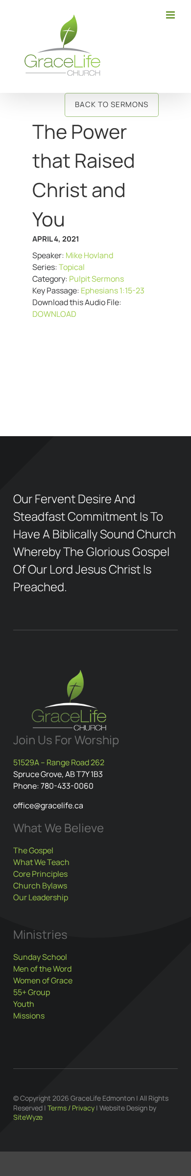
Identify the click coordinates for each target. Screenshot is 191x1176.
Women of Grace (42, 980)
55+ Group (31, 992)
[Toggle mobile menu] (171, 15)
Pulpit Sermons (96, 278)
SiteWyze (28, 1117)
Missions (29, 1015)
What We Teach (41, 862)
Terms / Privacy (71, 1107)
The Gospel (33, 850)
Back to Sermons (111, 104)
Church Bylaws (40, 885)
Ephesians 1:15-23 (112, 290)
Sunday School (40, 957)
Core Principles (40, 873)
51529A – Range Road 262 (58, 762)
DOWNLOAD (54, 314)
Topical (72, 267)
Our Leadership (40, 897)
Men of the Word (42, 968)
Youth (23, 1003)
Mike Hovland (89, 255)
